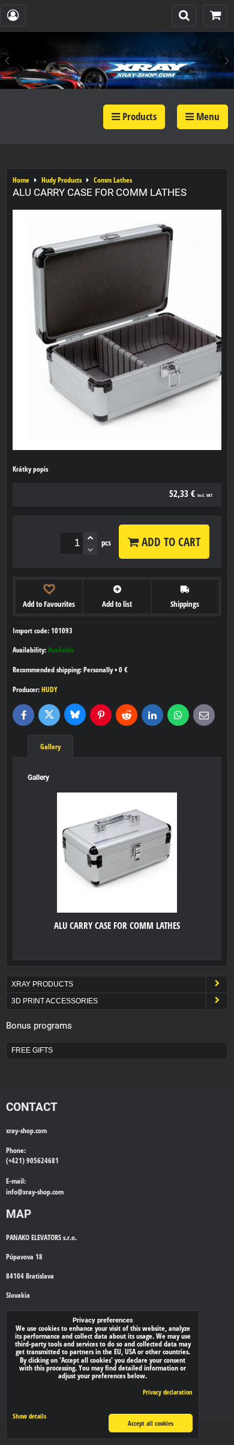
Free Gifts (32, 1050)
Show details (29, 1416)
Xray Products (42, 984)
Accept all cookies (150, 1423)
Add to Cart (169, 542)
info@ (14, 1191)
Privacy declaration (168, 1391)
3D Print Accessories (54, 1001)
